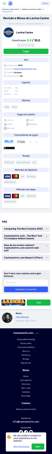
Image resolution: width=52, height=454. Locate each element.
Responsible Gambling (26, 339)
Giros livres (26, 384)
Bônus (26, 376)
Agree (37, 446)
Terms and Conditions (26, 347)
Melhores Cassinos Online (26, 409)
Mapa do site (26, 363)
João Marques (22, 317)
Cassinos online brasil (10, 9)
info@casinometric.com (26, 421)
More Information (21, 446)
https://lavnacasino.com (25, 69)
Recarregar (25, 396)
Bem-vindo (25, 388)
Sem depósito (26, 380)
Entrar (45, 3)
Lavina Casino (7, 12)
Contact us (26, 355)
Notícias (26, 359)
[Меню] (4, 3)
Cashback (26, 392)
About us (26, 351)
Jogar (26, 51)
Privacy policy (26, 343)
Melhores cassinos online (32, 9)
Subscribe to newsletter (26, 289)
